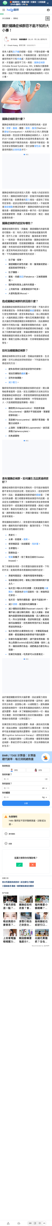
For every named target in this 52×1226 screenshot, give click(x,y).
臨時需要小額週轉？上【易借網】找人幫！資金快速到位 (41, 906)
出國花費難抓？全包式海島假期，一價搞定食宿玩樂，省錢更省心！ (41, 940)
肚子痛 (16, 51)
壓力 (28, 199)
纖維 (23, 373)
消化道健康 (6, 18)
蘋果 (25, 539)
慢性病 (37, 146)
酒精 (15, 604)
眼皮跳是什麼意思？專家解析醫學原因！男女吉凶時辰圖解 (9, 923)
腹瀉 (34, 128)
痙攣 (8, 128)
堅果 (11, 557)
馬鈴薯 (35, 543)
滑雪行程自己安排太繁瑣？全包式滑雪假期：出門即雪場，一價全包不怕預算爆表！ (25, 923)
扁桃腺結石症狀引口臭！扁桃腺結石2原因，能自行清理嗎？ (41, 923)
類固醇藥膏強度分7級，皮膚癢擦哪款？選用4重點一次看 (25, 940)
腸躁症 (15, 18)
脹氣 (28, 128)
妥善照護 (17, 149)
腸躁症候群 (39, 62)
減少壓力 (13, 382)
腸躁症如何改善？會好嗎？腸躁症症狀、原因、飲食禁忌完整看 (25, 906)
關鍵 (38, 494)
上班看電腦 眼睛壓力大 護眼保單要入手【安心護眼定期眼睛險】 (9, 940)
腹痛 (15, 128)
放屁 (21, 276)
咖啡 (25, 591)
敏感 (32, 310)
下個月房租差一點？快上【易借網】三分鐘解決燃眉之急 (9, 906)
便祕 (6, 131)
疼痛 (19, 58)
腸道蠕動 (8, 206)
